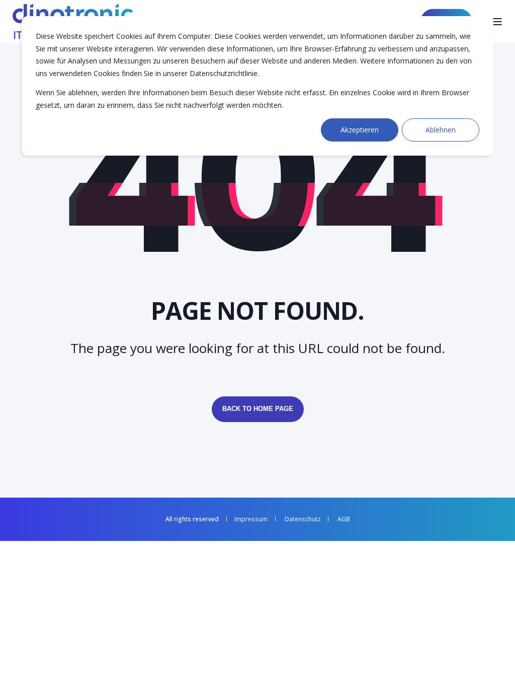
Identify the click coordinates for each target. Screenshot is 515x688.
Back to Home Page (257, 408)
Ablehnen (440, 129)
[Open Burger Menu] (497, 21)
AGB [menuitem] (343, 519)
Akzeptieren (359, 129)
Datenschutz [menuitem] (302, 519)
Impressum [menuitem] (251, 519)
